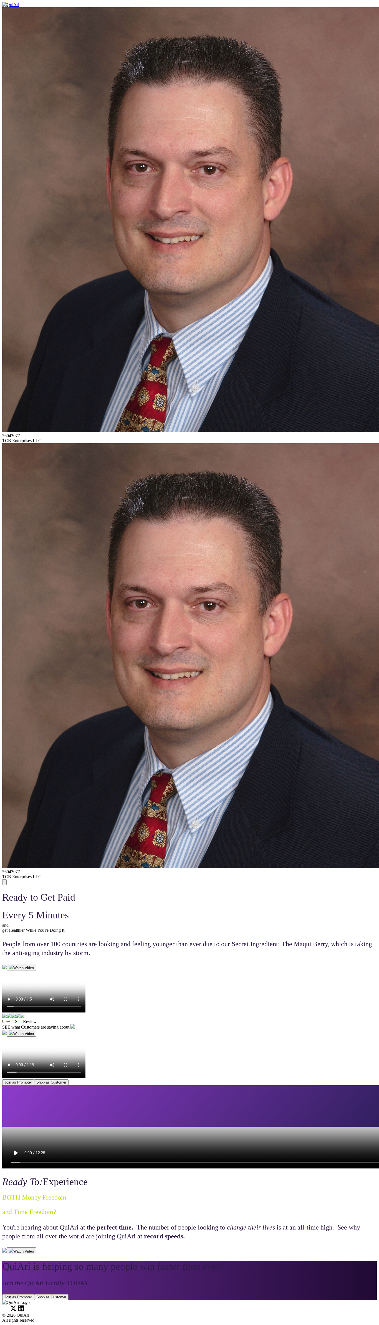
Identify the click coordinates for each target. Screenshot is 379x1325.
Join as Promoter (18, 1082)
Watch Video (23, 968)
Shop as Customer (51, 1082)
